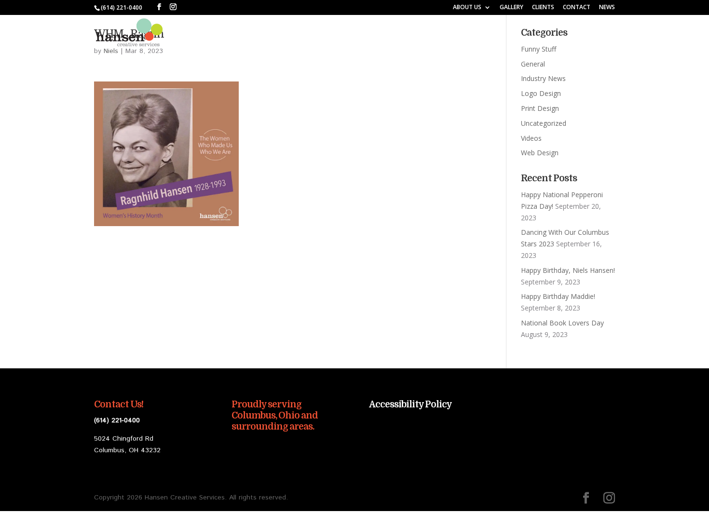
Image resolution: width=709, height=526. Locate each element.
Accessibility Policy (410, 404)
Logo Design (541, 93)
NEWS (607, 7)
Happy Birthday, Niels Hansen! (568, 270)
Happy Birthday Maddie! (558, 296)
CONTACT (576, 7)
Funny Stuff (538, 49)
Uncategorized (543, 123)
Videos (531, 138)
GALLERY (511, 7)
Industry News (543, 78)
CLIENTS (543, 7)
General (533, 63)
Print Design (540, 108)
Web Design (540, 152)
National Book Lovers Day (562, 322)
